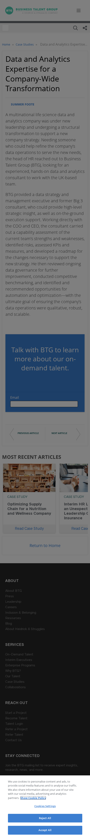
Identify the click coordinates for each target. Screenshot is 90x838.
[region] (45, 806)
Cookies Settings (45, 806)
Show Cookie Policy (33, 798)
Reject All (45, 818)
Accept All (45, 830)
